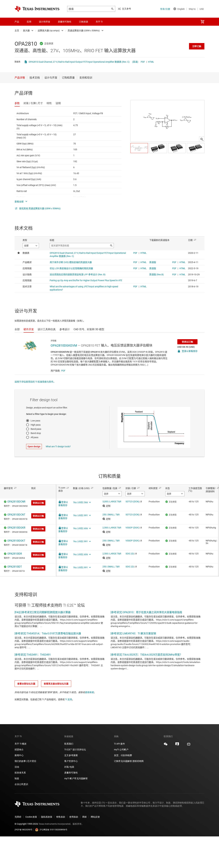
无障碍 (18, 817)
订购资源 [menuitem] (83, 21)
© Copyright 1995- (26, 824)
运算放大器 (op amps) (49, 30)
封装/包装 (69, 767)
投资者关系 (20, 772)
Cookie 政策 (31, 817)
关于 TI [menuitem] (99, 21)
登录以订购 (187, 341)
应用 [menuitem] (29, 21)
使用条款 (89, 692)
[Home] (37, 9)
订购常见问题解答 (123, 761)
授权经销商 (138, 761)
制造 (17, 778)
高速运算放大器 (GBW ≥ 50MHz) (84, 30)
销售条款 (60, 817)
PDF (143, 62)
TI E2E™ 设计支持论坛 (75, 749)
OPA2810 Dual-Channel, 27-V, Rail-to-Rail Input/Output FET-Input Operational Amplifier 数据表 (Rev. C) (79, 62)
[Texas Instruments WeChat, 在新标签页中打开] (166, 745)
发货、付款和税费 (123, 755)
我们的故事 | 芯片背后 (25, 761)
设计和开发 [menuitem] (44, 21)
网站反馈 (95, 817)
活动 (17, 767)
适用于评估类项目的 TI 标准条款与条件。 (35, 381)
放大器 (26, 30)
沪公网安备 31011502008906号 (53, 830)
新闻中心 (19, 755)
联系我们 (68, 743)
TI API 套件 (119, 743)
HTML (151, 62)
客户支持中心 (71, 761)
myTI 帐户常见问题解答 (76, 778)
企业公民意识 (21, 784)
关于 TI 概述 (20, 743)
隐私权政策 (46, 817)
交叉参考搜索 (71, 755)
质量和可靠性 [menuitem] (64, 21)
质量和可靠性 (71, 772)
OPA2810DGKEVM (64, 345)
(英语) (135, 62)
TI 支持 (68, 699)
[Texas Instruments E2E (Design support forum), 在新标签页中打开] (177, 745)
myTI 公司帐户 (121, 749)
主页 (17, 30)
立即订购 (196, 46)
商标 (84, 817)
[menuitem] (202, 22)
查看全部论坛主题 (26, 683)
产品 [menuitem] (17, 21)
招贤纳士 (19, 749)
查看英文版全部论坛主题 (56, 683)
